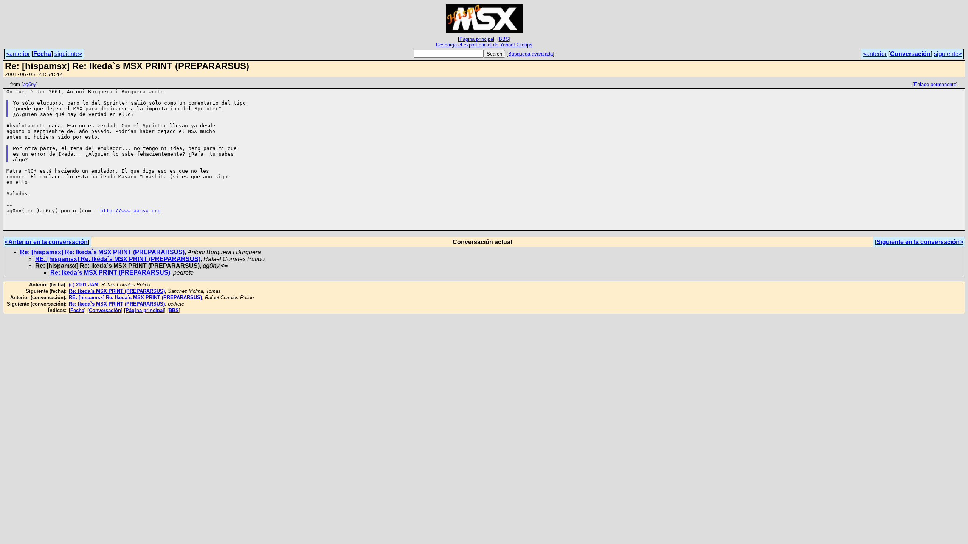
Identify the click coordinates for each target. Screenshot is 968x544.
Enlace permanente (935, 84)
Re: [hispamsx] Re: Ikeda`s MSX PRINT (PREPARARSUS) (102, 252)
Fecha (42, 54)
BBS (504, 39)
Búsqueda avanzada (530, 54)
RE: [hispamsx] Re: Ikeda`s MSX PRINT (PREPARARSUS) (117, 259)
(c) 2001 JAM (83, 284)
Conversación (910, 54)
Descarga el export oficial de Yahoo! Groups (484, 45)
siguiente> (68, 54)
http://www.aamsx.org (130, 210)
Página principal (476, 39)
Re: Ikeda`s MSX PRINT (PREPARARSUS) (110, 272)
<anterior (18, 54)
